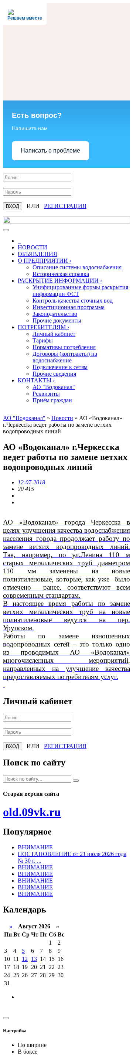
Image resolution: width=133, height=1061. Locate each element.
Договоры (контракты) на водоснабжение (65, 357)
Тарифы (43, 340)
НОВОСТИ (32, 247)
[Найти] (76, 780)
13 (34, 959)
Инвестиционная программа (69, 307)
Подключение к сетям (60, 367)
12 (25, 959)
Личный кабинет (54, 334)
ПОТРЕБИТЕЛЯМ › (43, 327)
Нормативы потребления (64, 347)
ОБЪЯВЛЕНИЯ (37, 254)
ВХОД (12, 206)
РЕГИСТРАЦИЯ (65, 206)
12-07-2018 (31, 482)
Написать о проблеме (50, 150)
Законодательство (55, 314)
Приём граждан (52, 400)
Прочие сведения (54, 374)
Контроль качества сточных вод (73, 300)
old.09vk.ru (32, 812)
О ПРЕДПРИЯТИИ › (44, 260)
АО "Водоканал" (54, 387)
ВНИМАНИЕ (35, 847)
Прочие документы (57, 320)
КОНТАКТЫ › (36, 380)
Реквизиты (46, 393)
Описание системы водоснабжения (77, 267)
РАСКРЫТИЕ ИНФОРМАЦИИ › (60, 280)
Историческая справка (61, 274)
